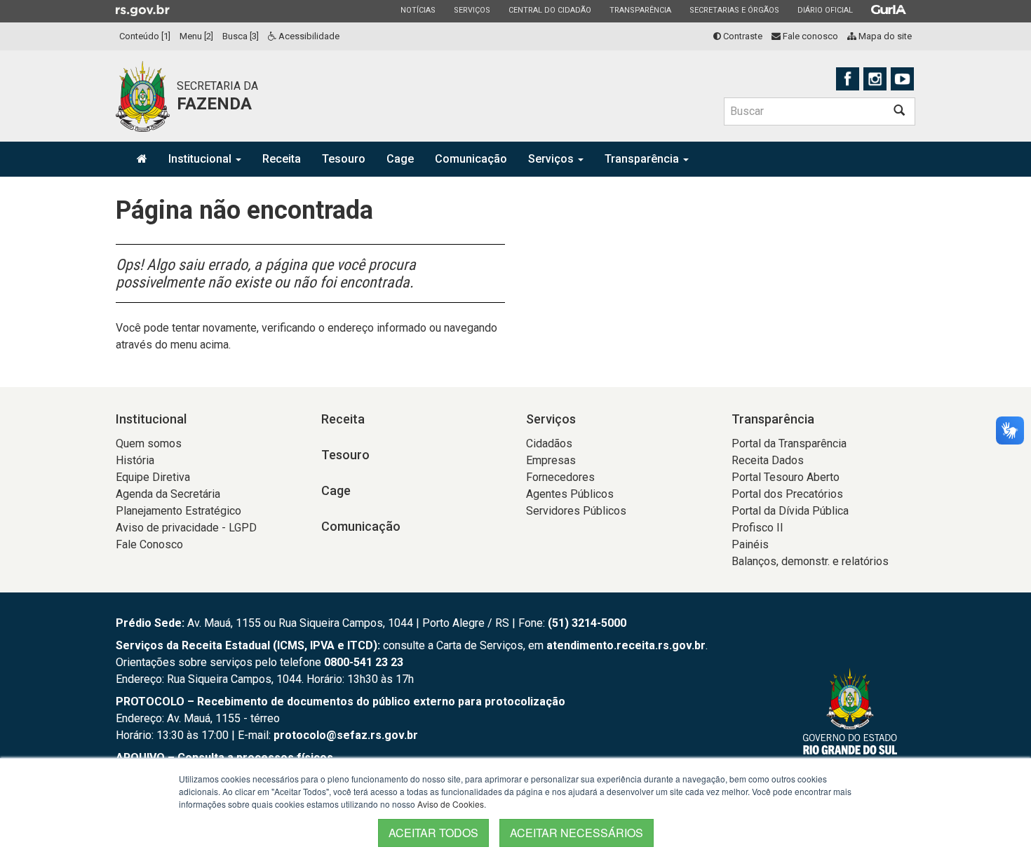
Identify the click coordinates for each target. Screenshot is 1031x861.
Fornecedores (560, 477)
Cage (400, 158)
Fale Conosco (149, 544)
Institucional (201, 158)
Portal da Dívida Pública (790, 510)
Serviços (471, 10)
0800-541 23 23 (363, 662)
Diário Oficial (825, 10)
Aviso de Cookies (450, 804)
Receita (281, 158)
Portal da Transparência (789, 443)
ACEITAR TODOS (433, 833)
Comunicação (471, 158)
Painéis (750, 544)
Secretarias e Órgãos (734, 10)
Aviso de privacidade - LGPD (186, 527)
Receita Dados (768, 460)
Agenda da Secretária (168, 494)
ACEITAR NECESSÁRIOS (576, 833)
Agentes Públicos (570, 494)
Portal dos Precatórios (787, 494)
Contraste (741, 36)
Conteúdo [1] (144, 36)
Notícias (418, 10)
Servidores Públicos (576, 510)
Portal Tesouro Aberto (786, 477)
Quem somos (149, 443)
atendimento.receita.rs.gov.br (626, 645)
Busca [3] (240, 36)
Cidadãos (549, 443)
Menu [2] (196, 36)
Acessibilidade (307, 36)
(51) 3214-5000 (587, 623)
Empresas (551, 460)
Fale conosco (809, 36)
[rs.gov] (143, 9)
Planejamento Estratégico (178, 510)
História (135, 460)
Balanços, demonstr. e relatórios (810, 561)
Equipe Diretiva (153, 477)
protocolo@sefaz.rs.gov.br (346, 735)
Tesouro (343, 158)
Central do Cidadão (549, 10)
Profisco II (757, 527)
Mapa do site (884, 36)
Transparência (640, 10)
